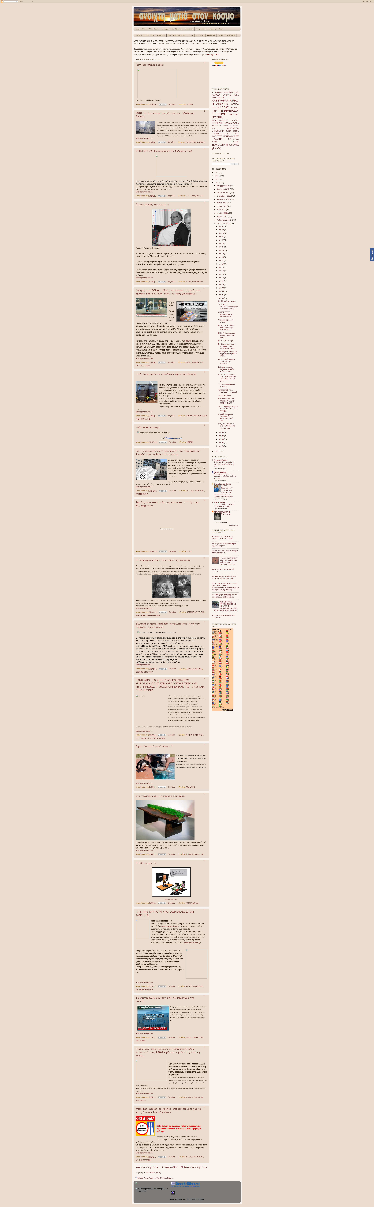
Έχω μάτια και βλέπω (222, 484)
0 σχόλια (172, 104)
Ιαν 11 (221, 281)
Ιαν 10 (221, 284)
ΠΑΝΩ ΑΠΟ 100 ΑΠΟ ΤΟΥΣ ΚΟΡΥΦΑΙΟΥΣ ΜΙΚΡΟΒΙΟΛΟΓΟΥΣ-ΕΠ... (227, 378)
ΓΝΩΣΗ (138, 990)
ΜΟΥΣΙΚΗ (216, 125)
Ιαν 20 (221, 250)
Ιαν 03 (221, 439)
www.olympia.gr (220, 472)
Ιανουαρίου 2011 (223, 223)
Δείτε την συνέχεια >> (144, 138)
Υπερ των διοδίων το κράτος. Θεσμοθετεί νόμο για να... (226, 426)
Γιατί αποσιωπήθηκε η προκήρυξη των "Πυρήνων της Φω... (227, 346)
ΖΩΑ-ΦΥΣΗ (161, 35)
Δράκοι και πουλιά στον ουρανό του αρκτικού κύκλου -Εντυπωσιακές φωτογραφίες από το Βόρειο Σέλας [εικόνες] (225, 586)
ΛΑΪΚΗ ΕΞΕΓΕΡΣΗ (143, 366)
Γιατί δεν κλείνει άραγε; (150, 64)
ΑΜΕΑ (236, 95)
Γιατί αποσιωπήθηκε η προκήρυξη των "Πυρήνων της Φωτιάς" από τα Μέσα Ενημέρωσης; (168, 452)
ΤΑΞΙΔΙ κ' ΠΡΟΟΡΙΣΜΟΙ (226, 35)
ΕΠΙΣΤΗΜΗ (197, 669)
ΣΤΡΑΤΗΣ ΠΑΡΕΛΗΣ (222, 512)
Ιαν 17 (221, 261)
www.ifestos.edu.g (192, 942)
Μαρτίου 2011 (222, 217)
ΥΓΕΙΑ (191, 35)
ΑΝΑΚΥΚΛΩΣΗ (218, 98)
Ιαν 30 (221, 230)
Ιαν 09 (221, 288)
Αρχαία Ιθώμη (219, 502)
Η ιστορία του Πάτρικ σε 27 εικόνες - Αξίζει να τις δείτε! (222, 538)
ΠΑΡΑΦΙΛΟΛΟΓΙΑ (153, 615)
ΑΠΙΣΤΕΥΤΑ (150, 35)
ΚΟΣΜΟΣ (139, 35)
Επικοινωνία (189, 29)
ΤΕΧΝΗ (235, 141)
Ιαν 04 (221, 436)
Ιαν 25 (221, 247)
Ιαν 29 (221, 233)
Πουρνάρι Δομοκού (174, 438)
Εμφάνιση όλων (234, 525)
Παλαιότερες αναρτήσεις (194, 1167)
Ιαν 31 (221, 226)
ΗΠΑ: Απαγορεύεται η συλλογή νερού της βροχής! (166, 373)
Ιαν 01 (221, 446)
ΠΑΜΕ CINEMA (232, 131)
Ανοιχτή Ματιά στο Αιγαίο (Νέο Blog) (209, 29)
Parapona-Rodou (220, 460)
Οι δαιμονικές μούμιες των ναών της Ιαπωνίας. (163, 560)
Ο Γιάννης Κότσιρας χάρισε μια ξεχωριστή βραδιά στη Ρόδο (224, 464)
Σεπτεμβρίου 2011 (224, 196)
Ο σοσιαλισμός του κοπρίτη (152, 204)
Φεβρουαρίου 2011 (224, 220)
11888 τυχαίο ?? (146, 862)
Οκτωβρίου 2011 (223, 193)
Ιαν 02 (221, 443)
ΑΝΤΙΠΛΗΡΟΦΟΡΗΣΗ (194, 416)
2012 (217, 179)
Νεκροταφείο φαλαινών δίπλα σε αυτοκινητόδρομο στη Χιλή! (224, 577)
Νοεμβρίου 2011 (223, 189)
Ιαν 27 (221, 240)
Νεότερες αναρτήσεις (146, 1167)
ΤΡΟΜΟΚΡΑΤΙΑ (142, 494)
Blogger (201, 1199)
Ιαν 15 (221, 267)
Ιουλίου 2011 (222, 203)
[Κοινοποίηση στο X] (164, 104)
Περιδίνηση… (226, 514)
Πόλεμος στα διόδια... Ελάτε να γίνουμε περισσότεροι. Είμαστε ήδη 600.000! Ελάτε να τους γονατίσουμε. (168, 292)
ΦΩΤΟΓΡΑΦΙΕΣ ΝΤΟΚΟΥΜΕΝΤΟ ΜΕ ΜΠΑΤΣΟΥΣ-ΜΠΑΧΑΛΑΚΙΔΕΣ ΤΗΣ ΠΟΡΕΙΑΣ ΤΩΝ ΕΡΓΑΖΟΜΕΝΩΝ (224, 606)
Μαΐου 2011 (221, 210)
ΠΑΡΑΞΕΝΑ (211, 35)
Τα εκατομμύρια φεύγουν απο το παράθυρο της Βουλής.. (228, 409)
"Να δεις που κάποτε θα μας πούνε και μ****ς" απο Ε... (227, 354)
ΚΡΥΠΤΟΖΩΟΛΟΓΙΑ (220, 120)
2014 (217, 172)
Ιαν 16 (221, 264)
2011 (217, 183)
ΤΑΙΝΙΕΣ (215, 142)
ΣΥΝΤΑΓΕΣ (233, 139)
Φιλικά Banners (154, 29)
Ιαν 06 (221, 298)
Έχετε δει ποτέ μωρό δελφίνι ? (154, 746)
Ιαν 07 (221, 295)
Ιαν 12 (221, 278)
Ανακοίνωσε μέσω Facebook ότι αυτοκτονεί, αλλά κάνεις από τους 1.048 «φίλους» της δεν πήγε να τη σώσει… (168, 1052)
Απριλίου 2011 (222, 213)
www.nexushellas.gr (169, 926)
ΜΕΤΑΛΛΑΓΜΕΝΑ (232, 123)
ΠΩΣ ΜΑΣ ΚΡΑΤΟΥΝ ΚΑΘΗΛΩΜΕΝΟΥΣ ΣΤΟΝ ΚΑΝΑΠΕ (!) (226, 401)
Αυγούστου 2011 (223, 199)
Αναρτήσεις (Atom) (153, 1173)
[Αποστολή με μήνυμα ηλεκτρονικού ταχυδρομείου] (160, 104)
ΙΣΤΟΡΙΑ (217, 117)
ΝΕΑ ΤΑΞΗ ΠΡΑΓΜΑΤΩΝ (176, 35)
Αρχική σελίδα (140, 29)
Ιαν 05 (221, 432)
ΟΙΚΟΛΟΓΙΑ (148, 672)
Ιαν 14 (221, 271)
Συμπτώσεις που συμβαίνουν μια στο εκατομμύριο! (225, 552)
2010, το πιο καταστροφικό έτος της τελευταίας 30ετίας (228, 307)
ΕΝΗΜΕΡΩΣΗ (191, 142)
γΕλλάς (188, 282)
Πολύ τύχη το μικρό (148, 427)
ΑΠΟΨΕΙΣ (222, 103)
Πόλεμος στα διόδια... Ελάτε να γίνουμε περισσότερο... (226, 327)
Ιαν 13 (221, 274)
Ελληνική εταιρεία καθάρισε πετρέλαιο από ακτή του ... (226, 369)
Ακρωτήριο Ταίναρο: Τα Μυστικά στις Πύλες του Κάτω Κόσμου (225, 476)
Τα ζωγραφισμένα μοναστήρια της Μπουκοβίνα (224, 545)
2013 (217, 176)
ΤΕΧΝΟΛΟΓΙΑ (218, 145)
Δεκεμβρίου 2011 (223, 186)
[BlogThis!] (162, 104)
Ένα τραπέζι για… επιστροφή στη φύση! (160, 795)
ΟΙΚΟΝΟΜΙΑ (140, 1041)
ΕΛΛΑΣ (188, 362)
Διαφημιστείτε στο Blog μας (171, 29)
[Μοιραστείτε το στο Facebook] (165, 104)
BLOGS (215, 93)
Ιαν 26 (221, 243)
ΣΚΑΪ (188, 341)
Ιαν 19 (221, 254)
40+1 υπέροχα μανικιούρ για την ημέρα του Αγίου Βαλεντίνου (224, 596)
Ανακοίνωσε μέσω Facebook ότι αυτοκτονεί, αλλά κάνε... (225, 417)
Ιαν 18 (221, 257)
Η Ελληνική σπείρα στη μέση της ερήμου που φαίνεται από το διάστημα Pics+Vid (229, 561)
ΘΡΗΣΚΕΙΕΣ (234, 114)
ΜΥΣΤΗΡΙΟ (200, 35)
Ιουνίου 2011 (222, 206)
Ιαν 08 (221, 291)
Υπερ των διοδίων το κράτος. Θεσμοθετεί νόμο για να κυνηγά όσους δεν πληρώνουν (168, 1110)
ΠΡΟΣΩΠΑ (217, 139)
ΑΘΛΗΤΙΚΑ (227, 95)
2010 (217, 451)
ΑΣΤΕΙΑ (190, 104)
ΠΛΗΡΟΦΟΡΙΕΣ (231, 136)
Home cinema (223, 92)
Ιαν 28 (221, 237)
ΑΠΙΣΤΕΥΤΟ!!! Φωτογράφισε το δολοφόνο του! (164, 150)
